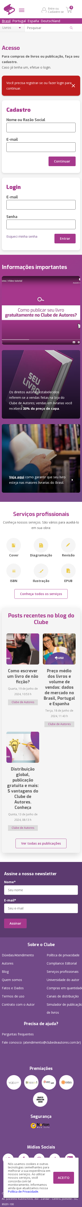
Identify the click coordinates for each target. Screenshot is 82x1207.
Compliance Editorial (62, 963)
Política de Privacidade (23, 1192)
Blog (5, 971)
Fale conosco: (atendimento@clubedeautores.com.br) (41, 1042)
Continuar (62, 161)
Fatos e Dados (13, 988)
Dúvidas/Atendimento (18, 955)
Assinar (15, 923)
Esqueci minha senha (21, 236)
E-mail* (10, 900)
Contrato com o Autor (18, 1004)
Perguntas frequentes (18, 1034)
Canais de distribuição (63, 996)
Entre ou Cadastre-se (56, 10)
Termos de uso (13, 996)
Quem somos (12, 980)
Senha (11, 216)
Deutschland (50, 21)
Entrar (65, 238)
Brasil (6, 21)
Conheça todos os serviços (41, 594)
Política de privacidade (63, 955)
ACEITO (63, 1177)
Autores (7, 963)
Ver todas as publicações (41, 843)
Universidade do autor (63, 980)
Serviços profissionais (63, 971)
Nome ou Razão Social (25, 119)
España (33, 21)
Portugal (19, 21)
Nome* (10, 882)
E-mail (12, 139)
